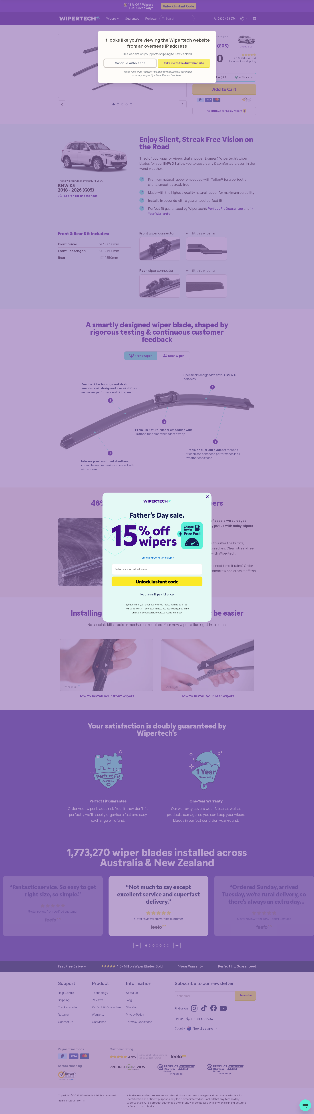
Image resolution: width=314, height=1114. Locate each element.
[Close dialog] (207, 496)
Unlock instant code (157, 581)
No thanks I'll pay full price (157, 594)
